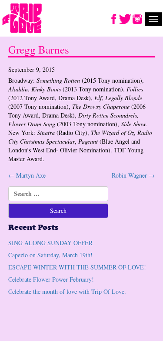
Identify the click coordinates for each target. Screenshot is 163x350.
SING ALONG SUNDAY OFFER (50, 243)
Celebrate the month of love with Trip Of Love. (67, 291)
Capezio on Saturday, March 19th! (50, 255)
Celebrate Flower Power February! (51, 279)
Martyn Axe (27, 175)
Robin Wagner (133, 175)
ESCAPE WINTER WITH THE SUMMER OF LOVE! (77, 267)
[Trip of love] (22, 18)
